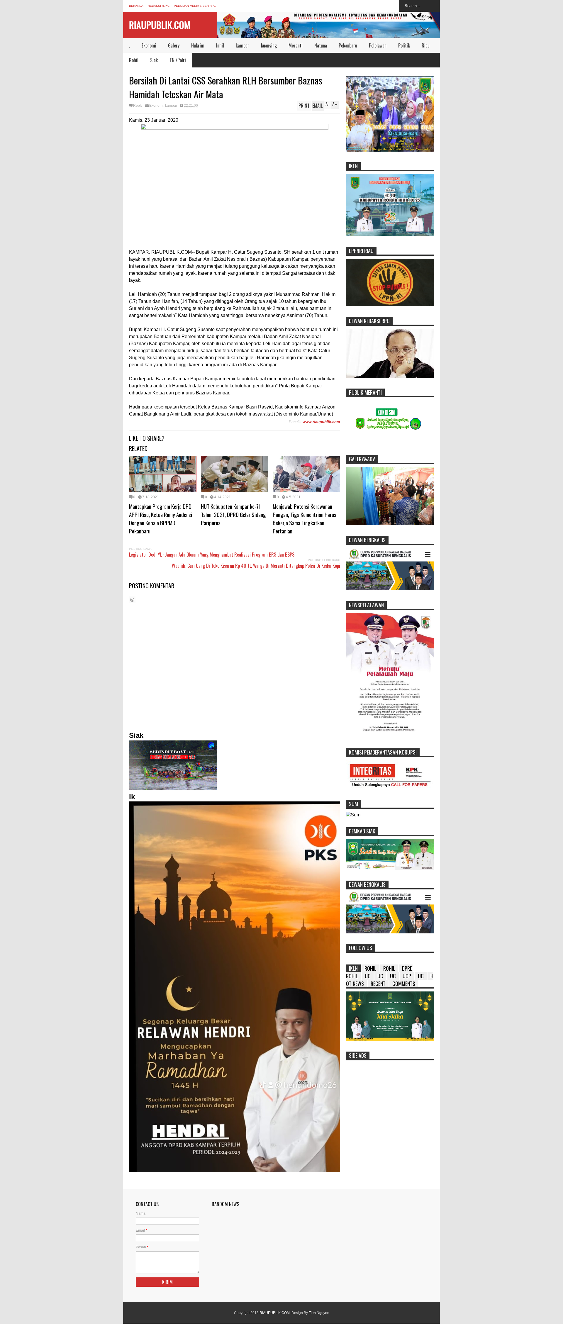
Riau (426, 45)
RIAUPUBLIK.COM (159, 25)
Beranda (136, 5)
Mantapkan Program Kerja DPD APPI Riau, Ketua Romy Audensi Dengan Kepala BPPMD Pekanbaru (160, 518)
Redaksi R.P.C (158, 5)
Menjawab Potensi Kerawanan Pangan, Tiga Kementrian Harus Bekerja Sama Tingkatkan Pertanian (304, 518)
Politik (404, 45)
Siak (154, 60)
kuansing (269, 45)
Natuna (320, 45)
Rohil (133, 60)
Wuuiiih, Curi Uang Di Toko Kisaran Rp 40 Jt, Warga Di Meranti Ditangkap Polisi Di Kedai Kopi (256, 565)
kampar (242, 45)
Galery (173, 45)
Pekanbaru (348, 45)
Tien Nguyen (319, 1313)
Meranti (296, 45)
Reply (138, 106)
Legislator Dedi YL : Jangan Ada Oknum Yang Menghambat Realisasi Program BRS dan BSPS (211, 554)
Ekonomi (149, 45)
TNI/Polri (177, 60)
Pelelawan (377, 45)
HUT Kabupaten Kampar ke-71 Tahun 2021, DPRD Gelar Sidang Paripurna (233, 514)
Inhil (220, 45)
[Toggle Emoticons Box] (132, 599)
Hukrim (197, 45)
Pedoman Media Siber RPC (195, 5)
